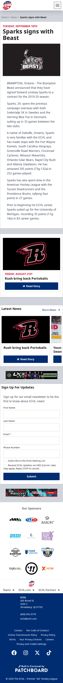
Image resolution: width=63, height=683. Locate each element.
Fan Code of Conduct (37, 630)
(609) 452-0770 (28, 614)
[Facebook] (14, 652)
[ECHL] (7, 5)
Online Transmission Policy (22, 634)
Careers (50, 639)
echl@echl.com (28, 618)
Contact (18, 630)
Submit (31, 476)
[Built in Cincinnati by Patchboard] (31, 668)
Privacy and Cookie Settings (31, 643)
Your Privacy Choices (31, 639)
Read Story (33, 286)
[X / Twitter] (37, 652)
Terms (12, 639)
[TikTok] (48, 652)
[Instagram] (25, 652)
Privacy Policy (48, 634)
